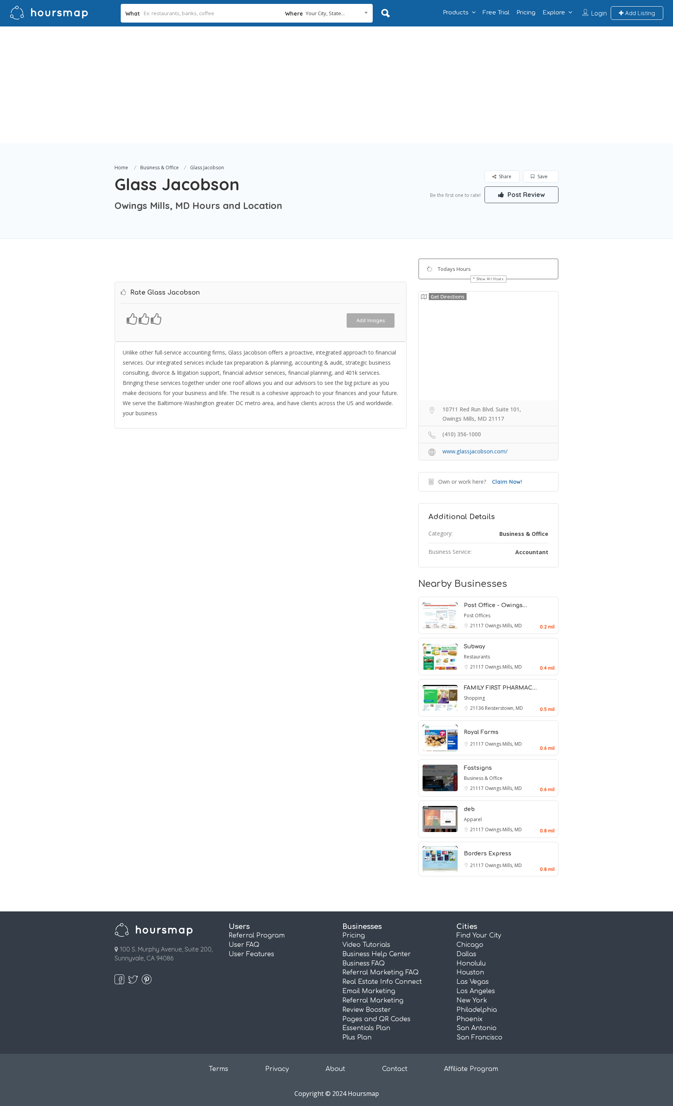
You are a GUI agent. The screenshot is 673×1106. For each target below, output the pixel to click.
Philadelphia (476, 1009)
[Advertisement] (336, 84)
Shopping (474, 698)
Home (121, 167)
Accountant (531, 552)
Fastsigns (478, 768)
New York (471, 1000)
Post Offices (477, 615)
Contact (394, 1069)
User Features (251, 954)
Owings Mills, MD (503, 625)
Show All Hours (490, 279)
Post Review (525, 194)
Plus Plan (357, 1037)
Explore (554, 12)
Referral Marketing (372, 1000)
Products (456, 12)
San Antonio (476, 1028)
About (335, 1069)
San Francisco (479, 1037)
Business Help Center (376, 954)
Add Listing (639, 13)
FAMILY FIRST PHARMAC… (500, 688)
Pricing (526, 12)
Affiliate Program (471, 1069)
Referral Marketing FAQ (380, 972)
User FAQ (244, 944)
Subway (474, 647)
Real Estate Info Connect (382, 981)
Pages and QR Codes (376, 1019)
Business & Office (159, 167)
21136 (477, 708)
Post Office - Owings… (495, 605)
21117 (477, 625)
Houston (470, 972)
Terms (218, 1069)
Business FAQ (363, 963)
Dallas (466, 954)
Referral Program (257, 935)
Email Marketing (368, 991)
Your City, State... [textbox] (325, 13)
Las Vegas (472, 981)
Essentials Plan (366, 1028)
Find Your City (478, 935)
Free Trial (496, 12)
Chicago (469, 944)
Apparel (473, 819)
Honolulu (471, 963)
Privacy (277, 1069)
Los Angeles (475, 991)
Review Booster (366, 1009)
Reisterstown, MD (504, 708)
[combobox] (326, 13)
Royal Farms (481, 732)
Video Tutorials (366, 944)
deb (469, 809)
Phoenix (469, 1019)
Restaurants (477, 656)
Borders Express (487, 854)
